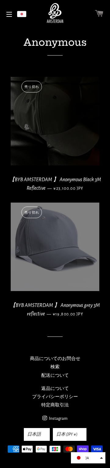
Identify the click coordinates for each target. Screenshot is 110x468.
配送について (55, 375)
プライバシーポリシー (55, 396)
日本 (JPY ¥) (67, 434)
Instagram (58, 418)
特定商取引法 (55, 405)
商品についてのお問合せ (55, 358)
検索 (55, 367)
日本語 (34, 434)
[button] (88, 457)
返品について (55, 388)
